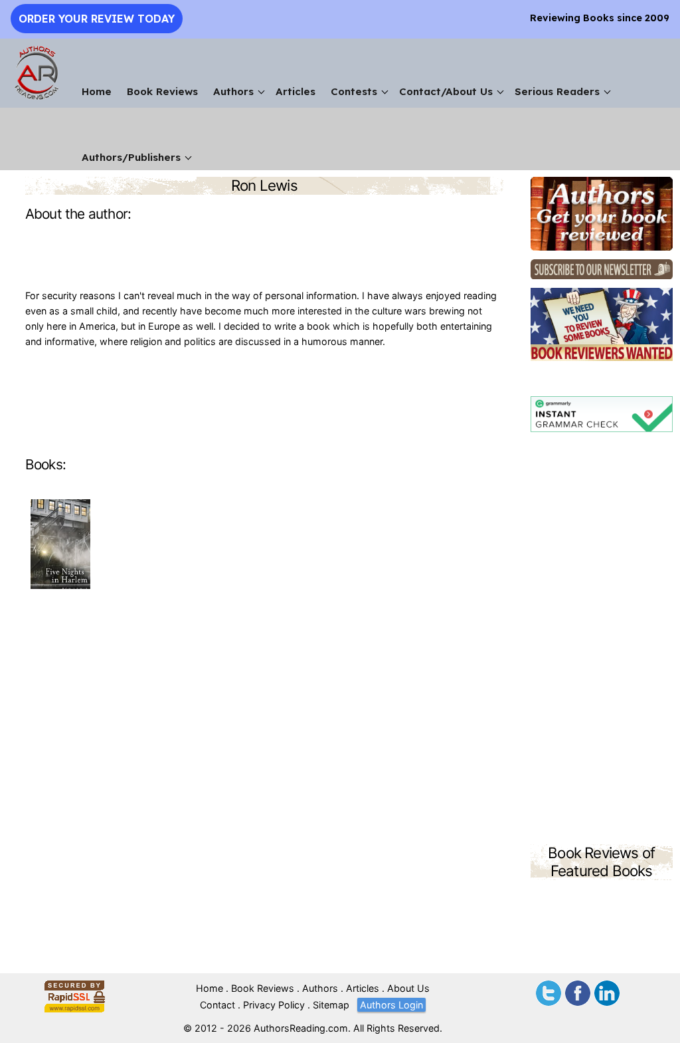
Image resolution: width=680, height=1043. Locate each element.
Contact (217, 1004)
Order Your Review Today (97, 18)
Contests (354, 91)
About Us (408, 988)
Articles (295, 91)
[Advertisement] (602, 640)
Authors (233, 91)
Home (97, 91)
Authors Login (391, 1004)
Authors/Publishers (131, 157)
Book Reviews (162, 91)
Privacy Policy (274, 1004)
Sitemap (331, 1004)
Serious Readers (557, 91)
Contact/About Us (446, 91)
